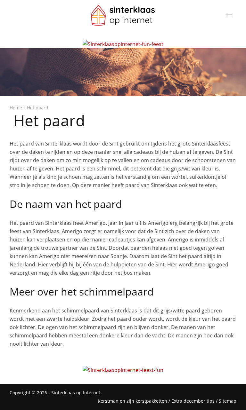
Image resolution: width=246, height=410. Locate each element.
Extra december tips (193, 401)
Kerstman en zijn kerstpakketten (132, 401)
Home (16, 108)
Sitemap (227, 401)
